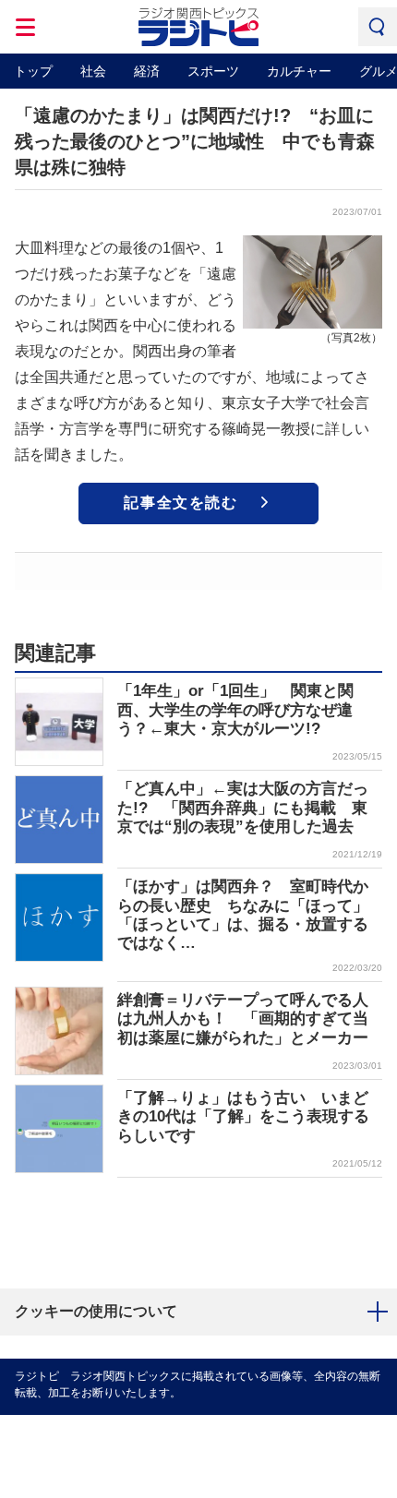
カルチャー (299, 71)
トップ (33, 71)
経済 (147, 71)
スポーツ (213, 71)
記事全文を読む (180, 502)
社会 (93, 71)
